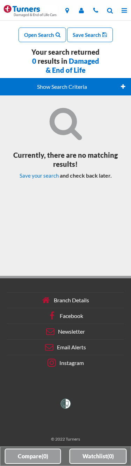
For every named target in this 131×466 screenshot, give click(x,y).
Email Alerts (71, 347)
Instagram (71, 362)
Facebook (71, 315)
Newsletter (71, 331)
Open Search (39, 35)
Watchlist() (98, 456)
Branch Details (71, 300)
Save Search (87, 35)
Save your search (39, 175)
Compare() (33, 456)
